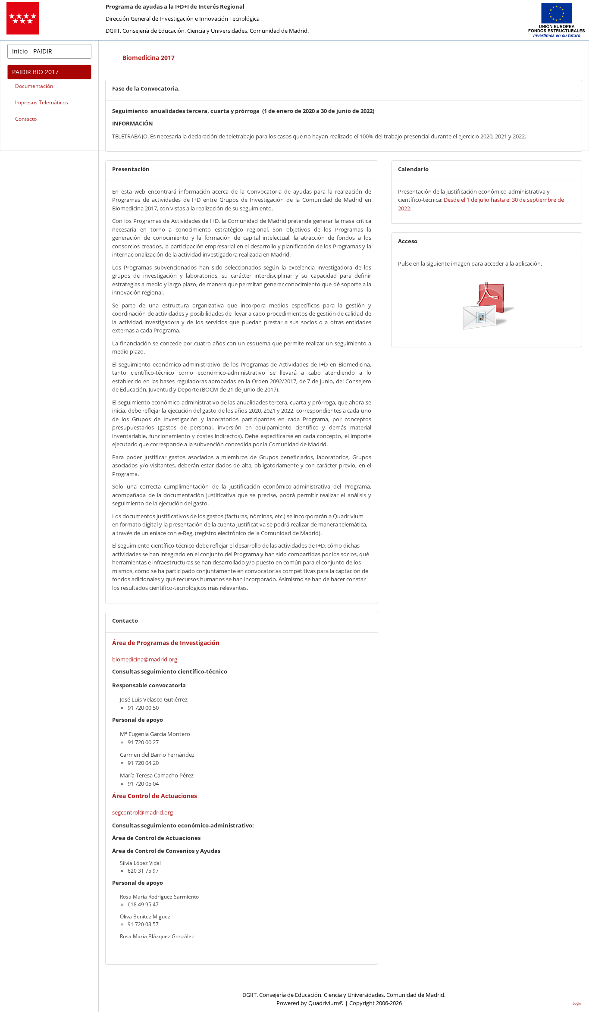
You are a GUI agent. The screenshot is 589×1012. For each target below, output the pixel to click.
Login (577, 1003)
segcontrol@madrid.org (142, 812)
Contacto (26, 118)
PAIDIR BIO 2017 (35, 72)
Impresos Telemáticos (41, 102)
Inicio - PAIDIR (32, 51)
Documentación (34, 86)
